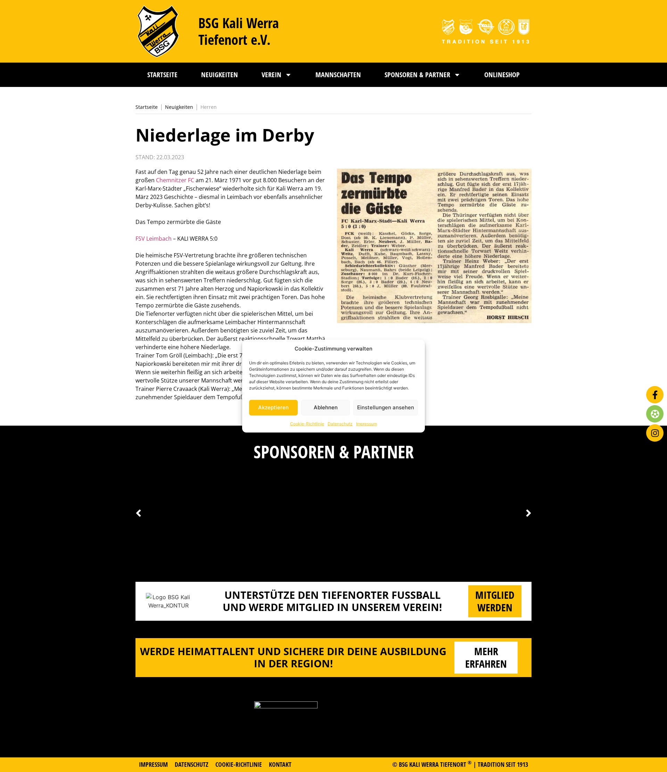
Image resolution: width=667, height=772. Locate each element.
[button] (528, 513)
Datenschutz (340, 423)
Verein (271, 74)
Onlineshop (502, 74)
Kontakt (280, 764)
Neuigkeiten (219, 74)
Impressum (366, 423)
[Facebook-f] (655, 394)
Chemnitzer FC (175, 180)
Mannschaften (338, 74)
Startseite (162, 74)
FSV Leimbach (153, 238)
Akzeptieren (273, 407)
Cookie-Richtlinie (307, 423)
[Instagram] (655, 433)
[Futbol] (655, 414)
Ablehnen (326, 407)
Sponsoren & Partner (417, 74)
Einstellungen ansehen (385, 407)
